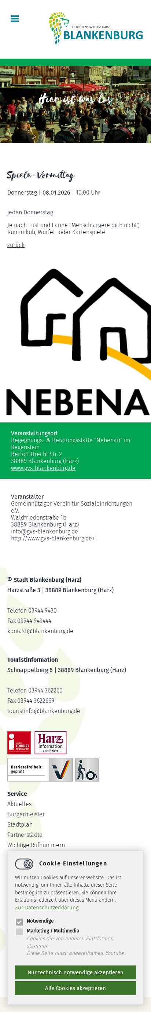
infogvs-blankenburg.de (44, 531)
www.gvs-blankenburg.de (43, 468)
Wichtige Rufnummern (36, 845)
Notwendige (40, 921)
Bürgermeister (26, 814)
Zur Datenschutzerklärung (47, 907)
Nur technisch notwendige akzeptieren (75, 972)
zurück (16, 244)
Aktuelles (19, 804)
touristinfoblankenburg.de (43, 711)
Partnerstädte (25, 834)
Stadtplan (20, 824)
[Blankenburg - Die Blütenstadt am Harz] (96, 44)
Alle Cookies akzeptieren (75, 988)
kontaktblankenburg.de (40, 631)
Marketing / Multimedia (53, 931)
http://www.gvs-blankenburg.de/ (53, 538)
